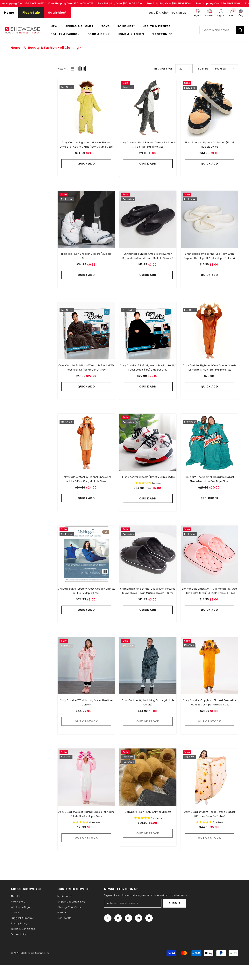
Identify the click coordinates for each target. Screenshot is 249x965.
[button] (72, 68)
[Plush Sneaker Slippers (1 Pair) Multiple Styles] (148, 442)
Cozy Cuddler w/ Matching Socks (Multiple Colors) (86, 702)
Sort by (203, 68)
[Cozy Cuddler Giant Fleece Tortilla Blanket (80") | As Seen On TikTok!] (209, 777)
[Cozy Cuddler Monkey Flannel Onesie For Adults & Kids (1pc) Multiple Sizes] (86, 442)
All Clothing (69, 47)
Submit (174, 903)
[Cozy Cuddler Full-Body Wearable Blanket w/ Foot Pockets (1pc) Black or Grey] (86, 330)
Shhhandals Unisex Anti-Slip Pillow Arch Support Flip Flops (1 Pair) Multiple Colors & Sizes (148, 256)
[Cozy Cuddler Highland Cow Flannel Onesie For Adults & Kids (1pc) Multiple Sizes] (209, 330)
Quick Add (86, 164)
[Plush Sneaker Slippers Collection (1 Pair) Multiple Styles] (209, 107)
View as (62, 68)
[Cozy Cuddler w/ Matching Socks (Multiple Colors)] (86, 665)
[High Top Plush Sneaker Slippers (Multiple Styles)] (86, 219)
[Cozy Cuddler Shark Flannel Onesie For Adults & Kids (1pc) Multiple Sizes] (148, 107)
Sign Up (181, 13)
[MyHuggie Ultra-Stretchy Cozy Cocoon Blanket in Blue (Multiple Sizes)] (86, 554)
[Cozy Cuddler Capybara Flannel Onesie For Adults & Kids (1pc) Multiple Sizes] (209, 665)
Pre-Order (209, 498)
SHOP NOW (37, 3)
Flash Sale (31, 12)
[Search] (221, 30)
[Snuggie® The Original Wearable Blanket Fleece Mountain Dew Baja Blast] (209, 442)
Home (9, 12)
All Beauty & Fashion (40, 47)
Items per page (163, 68)
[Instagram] (118, 918)
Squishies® (57, 12)
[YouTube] (149, 918)
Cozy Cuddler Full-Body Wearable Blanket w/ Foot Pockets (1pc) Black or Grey (86, 367)
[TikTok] (138, 918)
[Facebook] (107, 918)
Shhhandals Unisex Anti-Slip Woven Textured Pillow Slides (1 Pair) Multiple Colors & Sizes (147, 591)
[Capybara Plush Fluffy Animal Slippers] (148, 777)
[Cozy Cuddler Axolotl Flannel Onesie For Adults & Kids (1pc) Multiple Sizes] (86, 777)
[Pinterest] (128, 918)
